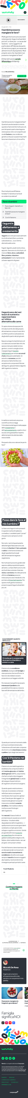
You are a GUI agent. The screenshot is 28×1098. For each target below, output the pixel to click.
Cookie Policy (14, 1082)
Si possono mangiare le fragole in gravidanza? (10, 1002)
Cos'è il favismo (9, 217)
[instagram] (6, 1058)
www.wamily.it (17, 948)
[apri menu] (25, 12)
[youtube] (10, 1058)
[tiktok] (3, 1058)
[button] (3, 1022)
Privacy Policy (5, 1082)
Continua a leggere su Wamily (14, 887)
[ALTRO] (5, 980)
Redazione (11, 1077)
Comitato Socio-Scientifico (9, 1079)
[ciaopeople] (14, 1092)
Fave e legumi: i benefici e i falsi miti (13, 207)
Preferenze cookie (6, 1084)
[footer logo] (7, 1049)
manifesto (4, 1077)
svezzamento (9, 428)
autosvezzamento (10, 430)
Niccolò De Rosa (10, 967)
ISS (4, 872)
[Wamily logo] (8, 12)
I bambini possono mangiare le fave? (14, 213)
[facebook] (13, 1058)
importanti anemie (15, 580)
